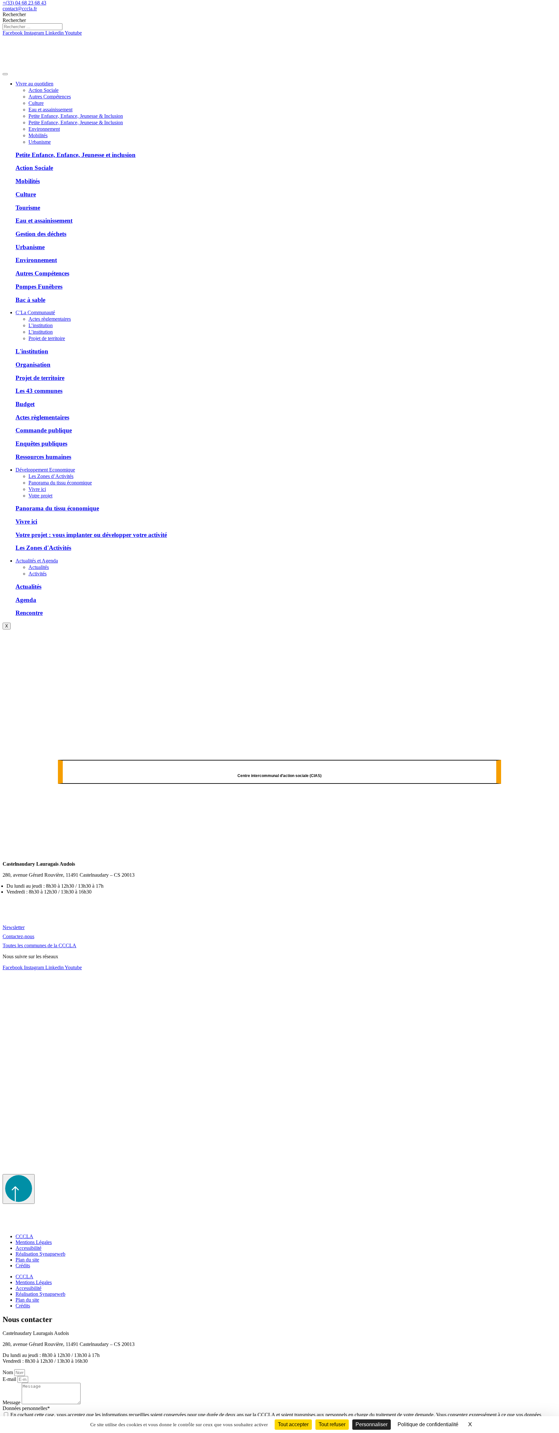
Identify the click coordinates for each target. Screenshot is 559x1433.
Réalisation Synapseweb (40, 1254)
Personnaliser (372, 1424)
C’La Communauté (35, 312)
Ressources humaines (43, 456)
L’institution (40, 325)
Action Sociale (43, 90)
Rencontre (29, 612)
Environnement (44, 129)
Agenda (26, 599)
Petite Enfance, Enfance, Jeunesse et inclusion (76, 154)
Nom (8, 1372)
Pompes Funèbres (39, 286)
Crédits (23, 1265)
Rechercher (14, 14)
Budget (25, 404)
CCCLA (24, 1236)
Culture (36, 103)
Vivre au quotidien (34, 84)
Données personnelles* (26, 1408)
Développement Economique (45, 470)
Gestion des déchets (41, 233)
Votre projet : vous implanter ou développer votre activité (91, 534)
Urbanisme (39, 142)
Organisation (33, 364)
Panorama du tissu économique (60, 483)
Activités (37, 574)
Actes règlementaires (49, 319)
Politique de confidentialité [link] (428, 1424)
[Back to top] (19, 1189)
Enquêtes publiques (41, 443)
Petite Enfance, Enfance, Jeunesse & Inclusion (75, 116)
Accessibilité (28, 1248)
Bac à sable (30, 299)
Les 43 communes (39, 390)
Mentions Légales (34, 1242)
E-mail (10, 1379)
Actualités (38, 567)
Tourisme (28, 207)
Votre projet (40, 496)
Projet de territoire (46, 338)
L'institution (32, 351)
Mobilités (38, 135)
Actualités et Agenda (37, 561)
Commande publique (44, 430)
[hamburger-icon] (5, 74)
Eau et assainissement (50, 109)
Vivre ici (37, 489)
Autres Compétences (49, 97)
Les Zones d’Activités (50, 476)
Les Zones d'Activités (43, 547)
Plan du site (27, 1259)
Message (12, 1402)
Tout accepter (293, 1424)
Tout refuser (332, 1424)
